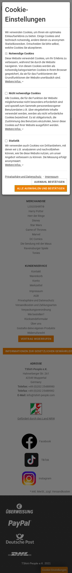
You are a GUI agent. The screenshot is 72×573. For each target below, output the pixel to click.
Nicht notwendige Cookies (25, 93)
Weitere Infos (13, 81)
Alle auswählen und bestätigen (41, 188)
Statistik (14, 140)
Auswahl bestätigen (49, 181)
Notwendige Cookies (21, 53)
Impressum (51, 176)
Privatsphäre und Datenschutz (23, 176)
